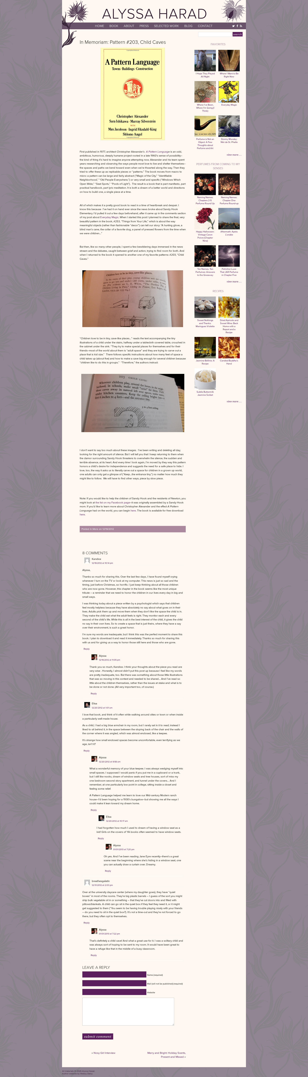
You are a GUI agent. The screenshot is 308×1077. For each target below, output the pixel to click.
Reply (87, 649)
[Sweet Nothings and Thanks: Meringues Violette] (205, 317)
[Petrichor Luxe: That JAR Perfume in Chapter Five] (229, 266)
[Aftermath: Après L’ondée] (229, 228)
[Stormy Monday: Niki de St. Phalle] (229, 136)
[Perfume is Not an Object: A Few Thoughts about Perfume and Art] (205, 136)
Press (144, 26)
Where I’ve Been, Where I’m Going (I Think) (205, 107)
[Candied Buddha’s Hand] (229, 357)
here (133, 510)
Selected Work (166, 26)
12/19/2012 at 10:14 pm (102, 563)
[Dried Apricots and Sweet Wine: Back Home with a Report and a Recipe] (229, 317)
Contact (205, 26)
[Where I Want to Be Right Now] (229, 70)
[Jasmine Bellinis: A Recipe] (205, 357)
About (129, 26)
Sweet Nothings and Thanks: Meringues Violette (205, 323)
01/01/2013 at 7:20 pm (123, 849)
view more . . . (234, 154)
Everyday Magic (109, 217)
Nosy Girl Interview (104, 1052)
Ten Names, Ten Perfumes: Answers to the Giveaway (205, 272)
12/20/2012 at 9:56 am (109, 761)
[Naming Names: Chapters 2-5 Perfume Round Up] (205, 194)
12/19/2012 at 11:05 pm (109, 659)
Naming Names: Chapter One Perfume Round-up (229, 200)
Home (99, 26)
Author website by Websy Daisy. (77, 1073)
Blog (188, 26)
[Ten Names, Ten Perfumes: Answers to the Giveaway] (205, 266)
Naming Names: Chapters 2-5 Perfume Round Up (205, 200)
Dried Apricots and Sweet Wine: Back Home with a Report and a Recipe (229, 326)
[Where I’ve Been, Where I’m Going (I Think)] (205, 101)
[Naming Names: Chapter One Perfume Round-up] (229, 194)
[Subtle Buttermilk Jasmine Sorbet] (205, 388)
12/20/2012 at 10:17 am (117, 821)
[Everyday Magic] (229, 101)
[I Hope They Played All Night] (205, 70)
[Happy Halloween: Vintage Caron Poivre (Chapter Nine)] (205, 228)
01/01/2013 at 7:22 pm (109, 933)
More (95, 529)
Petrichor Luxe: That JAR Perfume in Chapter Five (229, 272)
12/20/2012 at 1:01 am (102, 707)
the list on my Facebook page (113, 502)
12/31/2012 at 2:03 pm (102, 885)
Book (113, 26)
